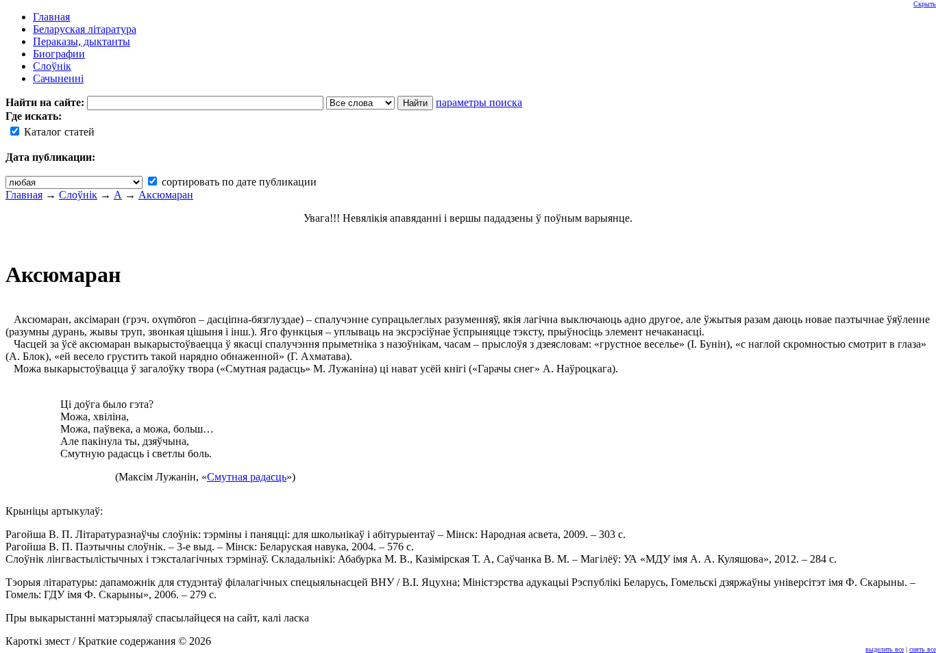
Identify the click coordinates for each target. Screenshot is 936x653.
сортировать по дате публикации (238, 182)
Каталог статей (58, 132)
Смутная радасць (246, 477)
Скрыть (924, 4)
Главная (23, 195)
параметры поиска (479, 102)
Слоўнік (78, 195)
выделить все (884, 649)
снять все (922, 649)
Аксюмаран (165, 195)
